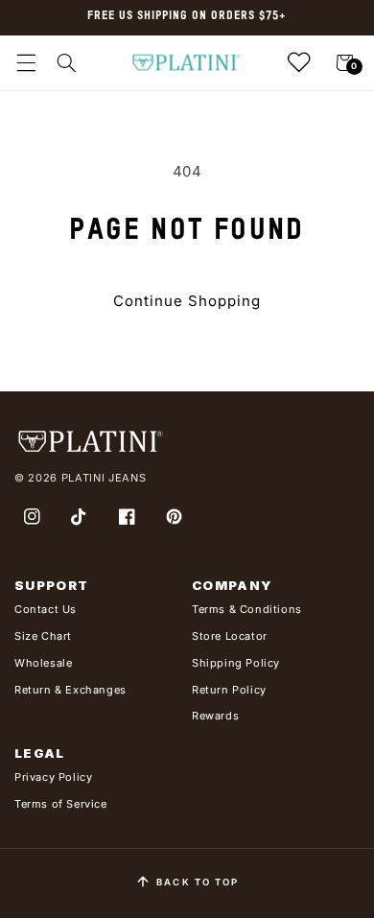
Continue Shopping (187, 301)
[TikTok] (79, 517)
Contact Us (45, 609)
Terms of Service (60, 804)
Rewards (215, 715)
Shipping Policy (236, 663)
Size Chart (43, 636)
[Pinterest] (174, 517)
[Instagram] (31, 517)
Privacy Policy (53, 777)
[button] (26, 63)
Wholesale (43, 663)
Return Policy (229, 689)
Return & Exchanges (70, 689)
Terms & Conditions (247, 609)
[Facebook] (126, 517)
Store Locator (230, 636)
